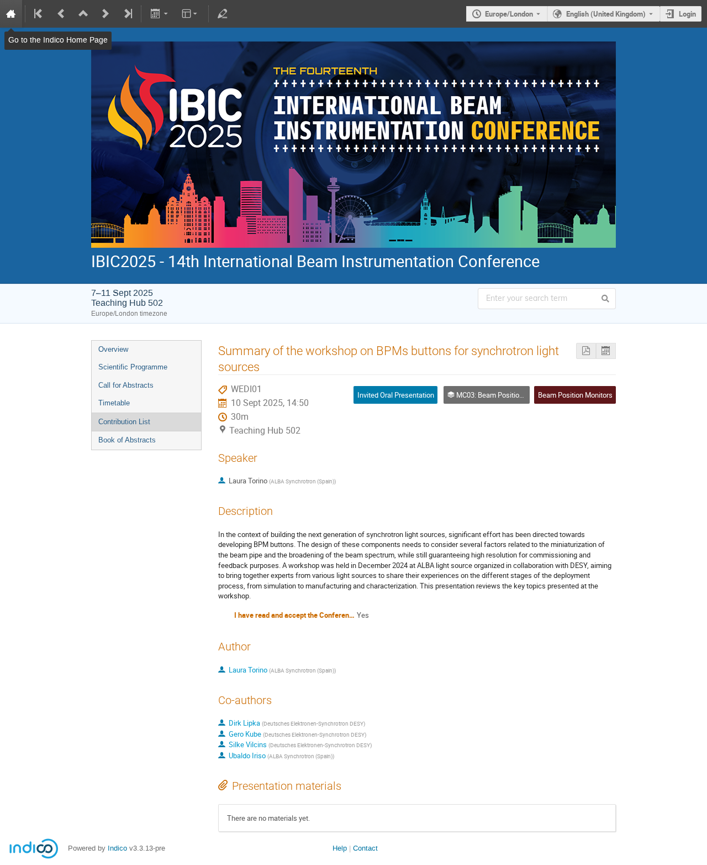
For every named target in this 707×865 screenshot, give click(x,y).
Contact (365, 848)
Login (687, 14)
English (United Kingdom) (606, 14)
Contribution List (124, 422)
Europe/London (509, 14)
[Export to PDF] (586, 351)
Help (340, 848)
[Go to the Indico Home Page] (11, 14)
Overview (113, 349)
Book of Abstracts (127, 440)
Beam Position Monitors (575, 395)
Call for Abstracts (126, 385)
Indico (117, 848)
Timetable (114, 403)
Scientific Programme (132, 367)
